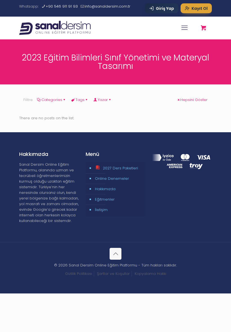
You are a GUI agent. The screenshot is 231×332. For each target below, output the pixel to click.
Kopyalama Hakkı (150, 273)
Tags (80, 99)
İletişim (101, 209)
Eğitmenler (105, 199)
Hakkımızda (105, 189)
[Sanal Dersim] (58, 28)
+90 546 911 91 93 (62, 6)
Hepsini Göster (194, 99)
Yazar (103, 99)
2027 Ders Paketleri (120, 168)
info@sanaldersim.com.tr (107, 6)
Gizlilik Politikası (78, 273)
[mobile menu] (184, 28)
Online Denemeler (112, 178)
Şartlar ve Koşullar (113, 273)
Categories (51, 99)
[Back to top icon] (115, 254)
